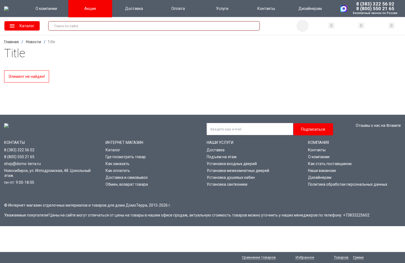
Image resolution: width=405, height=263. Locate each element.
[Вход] (302, 26)
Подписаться (313, 129)
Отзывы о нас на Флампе (378, 125)
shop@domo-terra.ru (22, 163)
